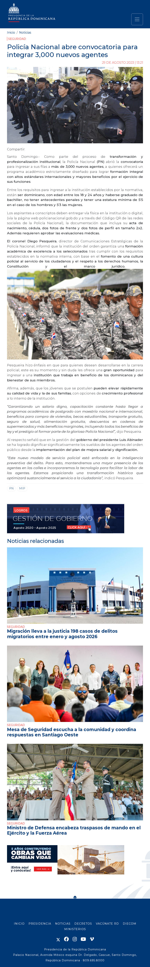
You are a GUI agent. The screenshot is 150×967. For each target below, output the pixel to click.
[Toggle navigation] (137, 19)
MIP (22, 488)
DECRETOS (83, 923)
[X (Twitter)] (58, 939)
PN (11, 488)
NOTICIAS (63, 923)
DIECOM (129, 923)
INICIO (19, 923)
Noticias (25, 32)
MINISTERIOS (75, 929)
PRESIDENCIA (40, 923)
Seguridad (17, 39)
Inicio (11, 32)
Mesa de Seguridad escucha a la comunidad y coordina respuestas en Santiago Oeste (71, 732)
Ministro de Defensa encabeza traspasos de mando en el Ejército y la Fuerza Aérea (74, 830)
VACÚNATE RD (107, 923)
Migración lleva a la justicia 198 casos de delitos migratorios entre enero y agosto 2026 (62, 633)
